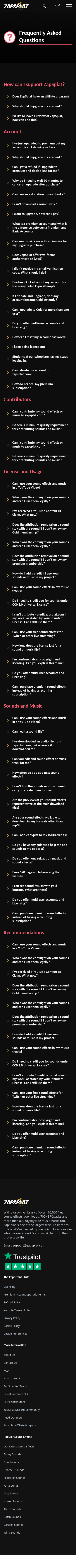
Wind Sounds (12, 1532)
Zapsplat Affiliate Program (20, 1425)
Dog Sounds (11, 1493)
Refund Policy (12, 1302)
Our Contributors (14, 1401)
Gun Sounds (11, 1462)
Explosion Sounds (14, 1477)
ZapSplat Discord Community (22, 1409)
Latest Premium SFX (16, 1394)
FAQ (6, 1370)
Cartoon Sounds (13, 1524)
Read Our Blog (13, 1417)
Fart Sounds (11, 1485)
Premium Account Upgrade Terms (25, 1294)
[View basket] (58, 6)
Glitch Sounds (12, 1516)
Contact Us (10, 1362)
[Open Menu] (69, 6)
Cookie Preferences (15, 1333)
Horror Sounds (13, 1501)
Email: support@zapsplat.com (24, 1245)
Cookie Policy (12, 1326)
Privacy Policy (12, 1318)
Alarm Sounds (12, 1509)
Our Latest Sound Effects (19, 1446)
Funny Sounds (12, 1454)
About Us (9, 1354)
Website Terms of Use (17, 1310)
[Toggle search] (44, 6)
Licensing (9, 1286)
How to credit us (14, 1378)
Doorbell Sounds (14, 1469)
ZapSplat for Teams (15, 1386)
